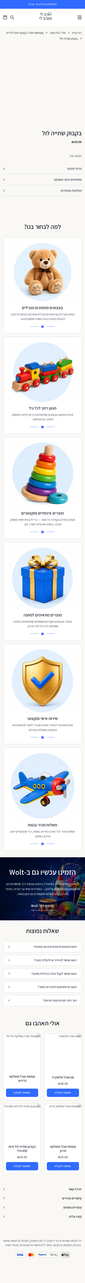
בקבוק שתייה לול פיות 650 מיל (22, 1148)
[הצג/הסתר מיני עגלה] (5, 17)
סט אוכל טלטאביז (63, 1077)
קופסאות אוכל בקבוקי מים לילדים (25, 33)
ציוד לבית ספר (58, 33)
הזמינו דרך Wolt (42, 906)
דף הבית (77, 33)
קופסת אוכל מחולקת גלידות (22, 1078)
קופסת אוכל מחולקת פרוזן (63, 1148)
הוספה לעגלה (63, 1092)
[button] (42, 169)
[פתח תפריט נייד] (80, 17)
